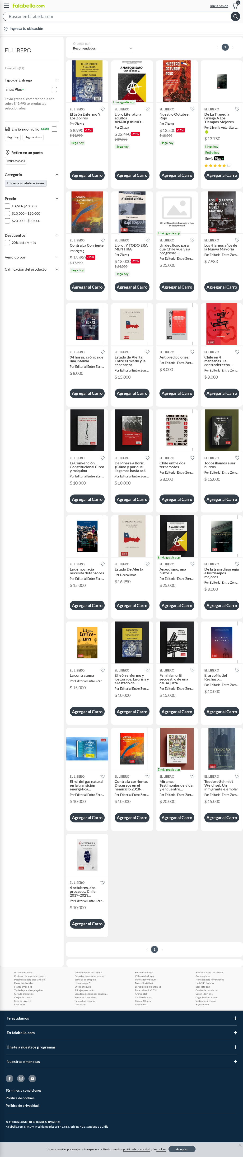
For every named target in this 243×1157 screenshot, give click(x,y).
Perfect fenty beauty (145, 979)
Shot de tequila (83, 986)
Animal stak (141, 993)
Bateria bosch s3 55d (146, 990)
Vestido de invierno (206, 1000)
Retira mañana (16, 161)
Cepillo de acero (143, 997)
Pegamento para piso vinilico (29, 979)
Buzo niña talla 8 (144, 983)
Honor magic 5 (82, 983)
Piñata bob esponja (85, 1000)
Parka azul (80, 1004)
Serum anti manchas (85, 997)
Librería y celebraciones (25, 183)
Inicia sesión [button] (219, 6)
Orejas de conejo (23, 997)
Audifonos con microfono (88, 972)
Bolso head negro (144, 972)
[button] (121, 17)
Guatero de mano (23, 972)
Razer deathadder (23, 983)
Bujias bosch (202, 1004)
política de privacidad (136, 1149)
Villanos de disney (144, 976)
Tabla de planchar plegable (28, 990)
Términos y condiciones (23, 1090)
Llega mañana (33, 137)
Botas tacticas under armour (90, 976)
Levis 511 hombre (205, 983)
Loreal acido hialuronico (148, 986)
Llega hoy (13, 137)
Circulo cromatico (24, 993)
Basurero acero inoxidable (209, 972)
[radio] (206, 165)
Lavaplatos (140, 1004)
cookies (161, 1149)
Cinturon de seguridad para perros (30, 976)
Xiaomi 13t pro (143, 1000)
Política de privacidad (22, 1105)
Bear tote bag (203, 986)
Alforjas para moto (84, 990)
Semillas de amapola (85, 979)
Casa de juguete (22, 1000)
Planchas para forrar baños (210, 979)
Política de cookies (20, 1098)
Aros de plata (203, 976)
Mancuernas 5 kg (23, 986)
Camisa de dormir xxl (207, 990)
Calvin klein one (204, 993)
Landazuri (19, 1004)
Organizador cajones (207, 997)
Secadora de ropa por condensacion (91, 993)
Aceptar (182, 1149)
